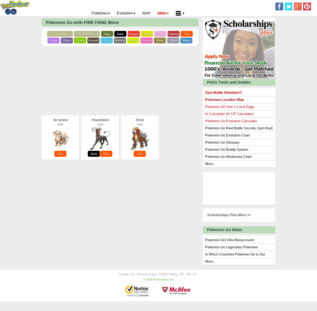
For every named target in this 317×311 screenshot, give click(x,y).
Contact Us (127, 274)
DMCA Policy (168, 274)
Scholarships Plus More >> (229, 215)
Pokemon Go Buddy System (226, 149)
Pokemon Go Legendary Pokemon (231, 247)
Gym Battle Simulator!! (223, 92)
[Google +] (298, 6)
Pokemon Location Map (224, 100)
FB (182, 274)
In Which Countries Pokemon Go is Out (235, 254)
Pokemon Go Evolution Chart (227, 135)
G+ (195, 274)
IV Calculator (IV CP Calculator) (229, 114)
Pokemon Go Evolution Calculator (231, 121)
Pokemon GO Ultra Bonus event (229, 240)
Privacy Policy (147, 274)
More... (210, 164)
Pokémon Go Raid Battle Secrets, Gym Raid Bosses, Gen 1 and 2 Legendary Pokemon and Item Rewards (239, 129)
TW (188, 274)
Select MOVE (85, 34)
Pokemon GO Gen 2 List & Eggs (229, 107)
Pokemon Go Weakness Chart (228, 157)
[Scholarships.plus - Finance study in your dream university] (239, 48)
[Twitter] (288, 6)
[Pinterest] (307, 6)
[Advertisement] (120, 81)
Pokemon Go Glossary (222, 142)
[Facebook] (279, 6)
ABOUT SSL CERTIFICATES (138, 291)
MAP (146, 13)
